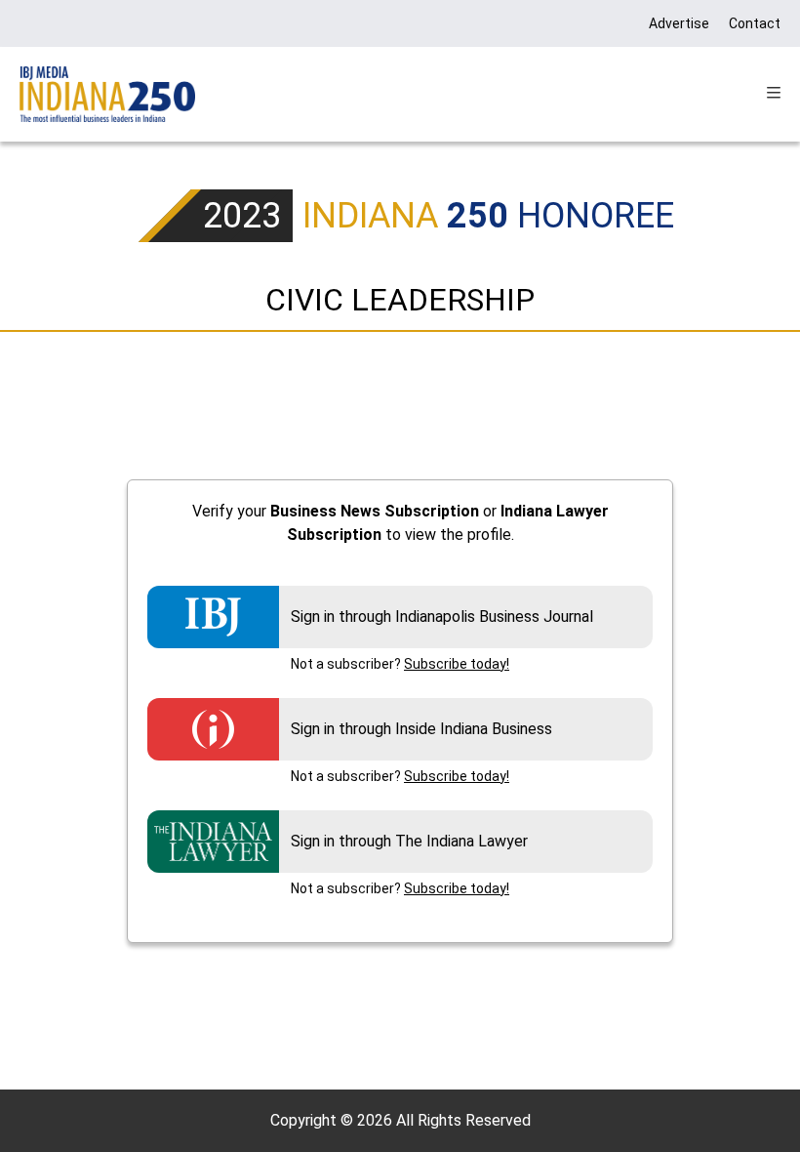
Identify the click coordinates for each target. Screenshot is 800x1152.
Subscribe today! (456, 664)
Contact (754, 23)
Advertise (679, 23)
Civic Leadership (400, 299)
